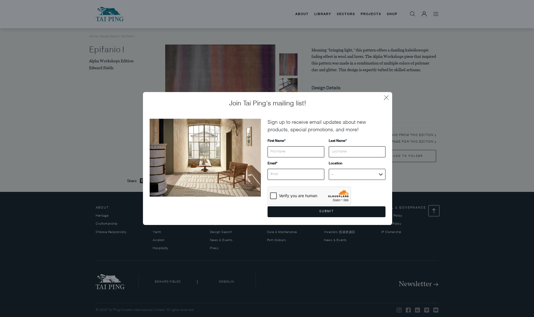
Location (335, 163)
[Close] (388, 96)
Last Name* (338, 140)
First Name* (276, 140)
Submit (326, 211)
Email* (272, 163)
